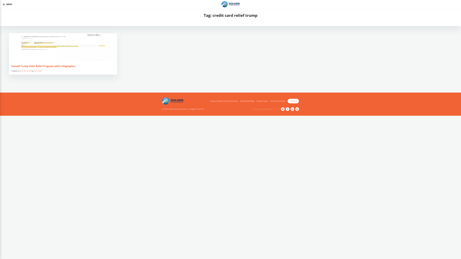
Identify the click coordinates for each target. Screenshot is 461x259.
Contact (293, 101)
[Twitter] (283, 109)
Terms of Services (277, 101)
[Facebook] (287, 109)
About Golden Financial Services (224, 101)
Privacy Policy (262, 101)
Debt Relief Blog (247, 101)
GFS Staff (38, 71)
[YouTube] (297, 109)
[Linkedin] (292, 109)
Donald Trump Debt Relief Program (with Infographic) (43, 66)
